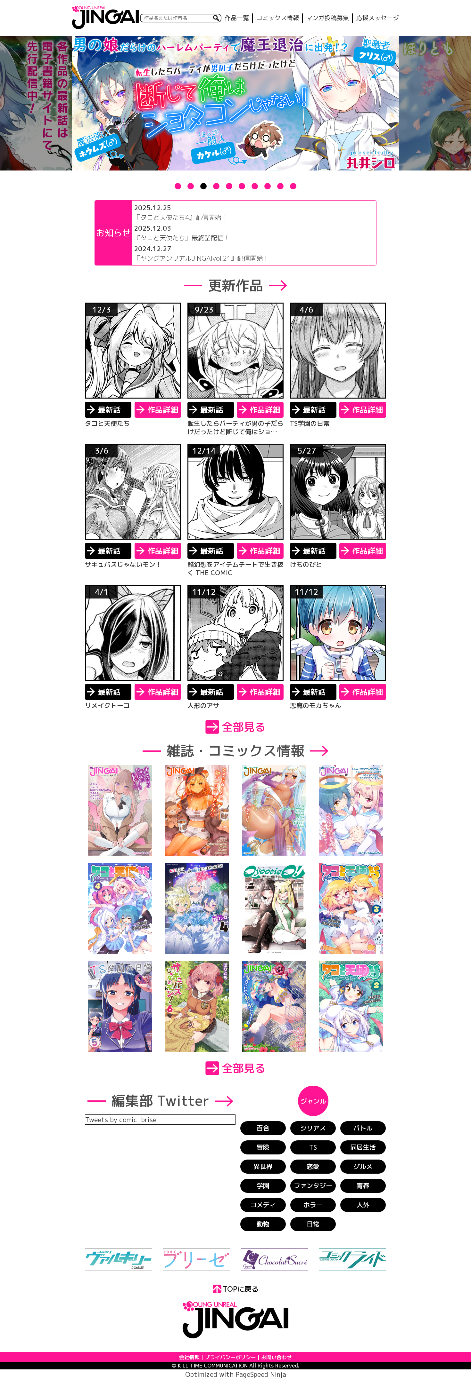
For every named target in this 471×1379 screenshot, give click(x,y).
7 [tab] (255, 186)
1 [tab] (178, 186)
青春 (363, 1185)
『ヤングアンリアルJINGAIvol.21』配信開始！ (201, 258)
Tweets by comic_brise (120, 1119)
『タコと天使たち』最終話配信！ (182, 237)
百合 (263, 1127)
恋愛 (313, 1166)
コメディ (263, 1204)
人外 (363, 1204)
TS (313, 1147)
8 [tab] (267, 186)
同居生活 (363, 1147)
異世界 (263, 1166)
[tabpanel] (235, 103)
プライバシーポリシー (230, 1357)
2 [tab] (190, 186)
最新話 (109, 409)
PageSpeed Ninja (261, 1374)
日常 (313, 1223)
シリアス (313, 1127)
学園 (263, 1185)
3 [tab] (203, 186)
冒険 (263, 1147)
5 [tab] (229, 186)
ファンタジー (313, 1185)
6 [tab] (242, 186)
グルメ (363, 1166)
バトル (363, 1127)
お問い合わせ (276, 1357)
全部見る (244, 726)
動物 (263, 1223)
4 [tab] (216, 186)
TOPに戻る (241, 1289)
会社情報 (189, 1357)
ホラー (313, 1204)
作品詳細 (162, 409)
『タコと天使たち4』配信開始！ (180, 217)
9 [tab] (280, 186)
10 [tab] (293, 186)
